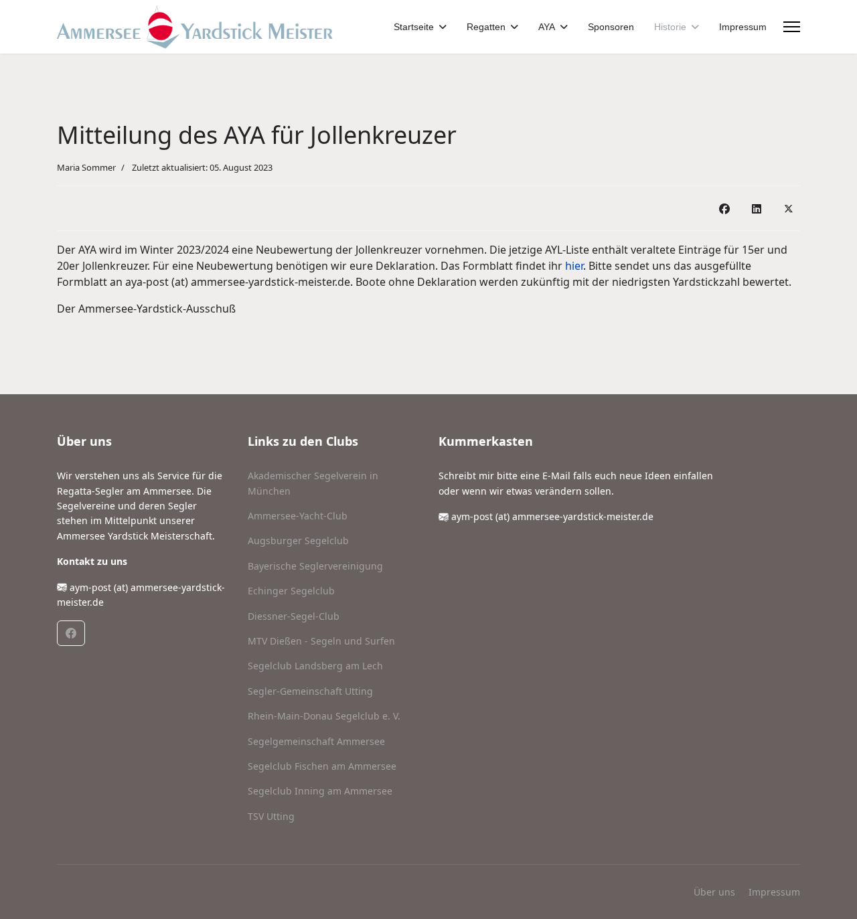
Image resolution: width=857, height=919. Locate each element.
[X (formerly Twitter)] (788, 208)
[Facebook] (724, 208)
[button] (71, 633)
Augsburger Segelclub (298, 540)
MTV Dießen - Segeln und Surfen (321, 641)
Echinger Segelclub (291, 590)
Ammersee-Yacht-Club (297, 515)
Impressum (743, 26)
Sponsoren (611, 26)
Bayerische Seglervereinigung (315, 566)
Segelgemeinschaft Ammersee (316, 741)
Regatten (486, 26)
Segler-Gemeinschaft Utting (310, 691)
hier (574, 265)
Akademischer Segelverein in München (313, 483)
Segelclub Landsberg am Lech (315, 665)
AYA (546, 26)
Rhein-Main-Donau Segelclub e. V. (324, 715)
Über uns (714, 892)
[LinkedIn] (756, 208)
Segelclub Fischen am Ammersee (322, 766)
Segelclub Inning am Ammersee (320, 790)
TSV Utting (271, 816)
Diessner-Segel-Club (293, 616)
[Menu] (791, 27)
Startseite (414, 26)
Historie (670, 26)
